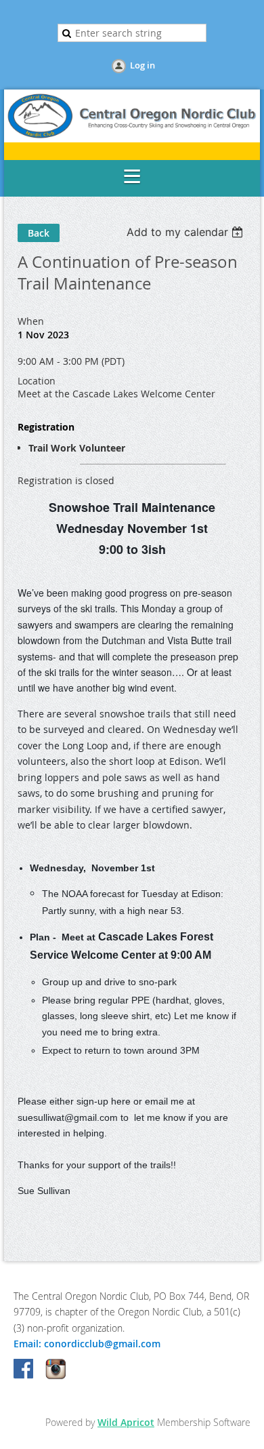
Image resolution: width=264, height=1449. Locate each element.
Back (38, 232)
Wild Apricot (125, 1422)
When (31, 321)
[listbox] (186, 232)
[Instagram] (55, 1370)
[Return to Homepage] (132, 138)
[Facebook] (24, 1370)
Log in (142, 65)
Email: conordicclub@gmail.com (87, 1343)
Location (37, 380)
